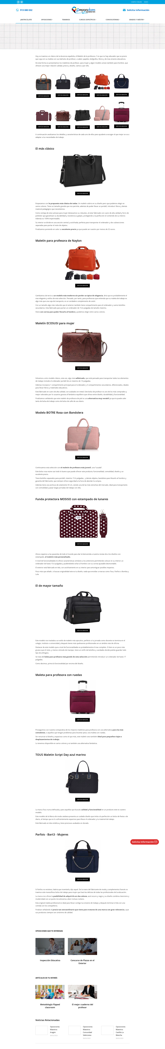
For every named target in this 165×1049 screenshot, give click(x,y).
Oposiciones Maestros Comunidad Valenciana (87, 1031)
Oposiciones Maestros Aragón (55, 1029)
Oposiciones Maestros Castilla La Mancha (120, 1031)
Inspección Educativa (50, 960)
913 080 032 (26, 10)
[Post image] (41, 1030)
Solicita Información (138, 10)
